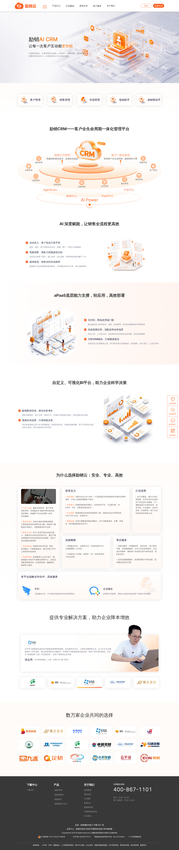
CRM (50, 845)
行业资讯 (87, 816)
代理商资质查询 (90, 811)
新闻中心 (87, 803)
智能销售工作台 (61, 804)
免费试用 (158, 6)
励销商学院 (88, 807)
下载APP (30, 790)
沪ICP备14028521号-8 (82, 837)
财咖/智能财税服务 (101, 845)
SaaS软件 (89, 845)
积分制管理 (135, 845)
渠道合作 (87, 794)
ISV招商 (87, 798)
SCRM (44, 845)
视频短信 (56, 845)
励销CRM (58, 790)
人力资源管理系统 (67, 845)
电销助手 (58, 799)
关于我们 (89, 784)
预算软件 (143, 845)
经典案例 (87, 790)
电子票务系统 (113, 845)
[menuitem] (45, 6)
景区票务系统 (124, 845)
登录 (146, 6)
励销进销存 (59, 795)
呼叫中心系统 (80, 845)
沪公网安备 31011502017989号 (53, 837)
